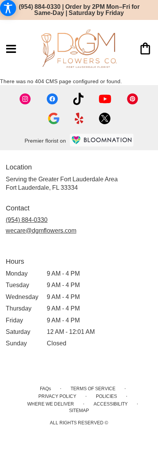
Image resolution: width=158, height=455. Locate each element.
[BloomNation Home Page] (101, 140)
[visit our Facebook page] (52, 99)
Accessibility (111, 404)
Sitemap (79, 410)
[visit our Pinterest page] (132, 99)
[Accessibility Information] (8, 8)
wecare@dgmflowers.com (41, 230)
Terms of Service (93, 388)
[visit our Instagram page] (25, 99)
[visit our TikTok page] (78, 99)
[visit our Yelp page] (79, 118)
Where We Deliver (50, 404)
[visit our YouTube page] (105, 99)
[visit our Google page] (53, 118)
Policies (106, 396)
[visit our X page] (104, 118)
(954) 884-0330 (27, 220)
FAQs (45, 388)
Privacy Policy (57, 396)
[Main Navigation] (11, 49)
